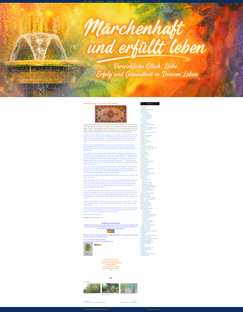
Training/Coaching (146, 222)
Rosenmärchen (145, 188)
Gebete (143, 121)
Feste (141, 138)
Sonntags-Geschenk (145, 240)
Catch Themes (156, 309)
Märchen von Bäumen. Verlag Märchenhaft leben (108, 294)
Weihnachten (143, 255)
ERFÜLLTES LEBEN (144, 135)
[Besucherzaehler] (111, 278)
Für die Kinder (143, 140)
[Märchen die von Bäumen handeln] (128, 288)
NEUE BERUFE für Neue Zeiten (147, 231)
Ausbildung (144, 209)
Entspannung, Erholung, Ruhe (147, 132)
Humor (142, 150)
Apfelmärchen (145, 179)
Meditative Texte (144, 228)
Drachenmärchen (146, 182)
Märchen (91, 1)
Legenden (142, 167)
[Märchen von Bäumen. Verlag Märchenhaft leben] (110, 288)
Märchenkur (143, 206)
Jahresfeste (143, 152)
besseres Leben (144, 118)
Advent (142, 108)
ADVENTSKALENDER (145, 109)
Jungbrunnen (143, 155)
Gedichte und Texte (145, 141)
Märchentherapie (99, 1)
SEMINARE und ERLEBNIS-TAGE (148, 238)
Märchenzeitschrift (144, 226)
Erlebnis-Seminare (120, 1)
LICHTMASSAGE (144, 175)
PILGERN (142, 232)
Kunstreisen (143, 158)
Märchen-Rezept (144, 202)
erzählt (111, 235)
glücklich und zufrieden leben (147, 147)
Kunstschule (143, 159)
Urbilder (142, 252)
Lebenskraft (143, 164)
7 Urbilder (142, 106)
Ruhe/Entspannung (146, 220)
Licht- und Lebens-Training (146, 173)
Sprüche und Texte (144, 243)
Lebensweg (143, 165)
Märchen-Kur (143, 200)
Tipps (141, 246)
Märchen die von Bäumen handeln (127, 293)
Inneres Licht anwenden (147, 216)
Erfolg (141, 134)
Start (85, 1)
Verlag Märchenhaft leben (146, 253)
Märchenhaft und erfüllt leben (96, 309)
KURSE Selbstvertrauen (146, 161)
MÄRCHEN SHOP (144, 196)
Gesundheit (143, 143)
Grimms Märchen (146, 184)
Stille (141, 244)
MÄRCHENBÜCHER (145, 203)
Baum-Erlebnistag (114, 226)
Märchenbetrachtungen (147, 185)
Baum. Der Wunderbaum (89, 293)
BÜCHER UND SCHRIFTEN (146, 124)
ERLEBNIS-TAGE (144, 137)
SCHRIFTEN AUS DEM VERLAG (147, 235)
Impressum (137, 1)
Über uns (129, 1)
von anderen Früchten (147, 190)
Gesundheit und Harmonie (148, 214)
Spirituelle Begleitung (145, 241)
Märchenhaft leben (145, 205)
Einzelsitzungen (146, 211)
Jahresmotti (143, 153)
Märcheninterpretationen (148, 187)
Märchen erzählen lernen (146, 193)
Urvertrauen (145, 223)
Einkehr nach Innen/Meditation (147, 128)
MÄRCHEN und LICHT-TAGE (147, 197)
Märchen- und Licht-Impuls (146, 199)
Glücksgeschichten (146, 146)
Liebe (141, 176)
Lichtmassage (145, 114)
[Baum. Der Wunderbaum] (92, 288)
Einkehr (142, 126)
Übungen (142, 250)
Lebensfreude (143, 162)
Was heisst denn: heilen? (148, 225)
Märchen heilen (144, 194)
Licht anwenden (144, 172)
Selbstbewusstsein (144, 237)
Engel (141, 131)
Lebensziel (144, 219)
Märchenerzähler (146, 115)
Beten (141, 120)
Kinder (142, 156)
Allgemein (142, 111)
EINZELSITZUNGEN (145, 129)
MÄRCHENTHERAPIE (145, 208)
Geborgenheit (145, 213)
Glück (141, 144)
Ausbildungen (110, 1)
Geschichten (145, 123)
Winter (143, 191)
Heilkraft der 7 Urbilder (145, 149)
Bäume (143, 181)
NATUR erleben (144, 229)
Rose (141, 234)
